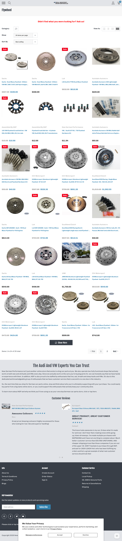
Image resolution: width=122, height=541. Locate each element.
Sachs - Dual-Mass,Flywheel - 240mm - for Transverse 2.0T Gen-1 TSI (76, 326)
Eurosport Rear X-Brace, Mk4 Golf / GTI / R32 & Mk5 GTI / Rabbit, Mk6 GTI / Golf (96, 410)
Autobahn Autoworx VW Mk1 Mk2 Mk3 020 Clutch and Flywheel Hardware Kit (15, 180)
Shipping (85, 487)
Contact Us (86, 473)
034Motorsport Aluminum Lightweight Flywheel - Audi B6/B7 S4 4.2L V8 (75, 180)
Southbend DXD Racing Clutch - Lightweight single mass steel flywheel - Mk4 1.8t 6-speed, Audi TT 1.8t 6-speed (75, 229)
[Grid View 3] (112, 29)
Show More (62, 342)
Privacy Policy (7, 480)
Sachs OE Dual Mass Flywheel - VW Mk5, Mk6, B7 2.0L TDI (15, 278)
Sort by (5, 42)
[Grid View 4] (117, 29)
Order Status (47, 476)
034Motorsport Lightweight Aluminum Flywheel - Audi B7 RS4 (45, 326)
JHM (64, 273)
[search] (9, 3)
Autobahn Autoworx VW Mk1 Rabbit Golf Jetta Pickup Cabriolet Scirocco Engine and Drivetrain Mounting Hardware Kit (105, 132)
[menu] (3, 3)
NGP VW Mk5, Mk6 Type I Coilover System (26, 408)
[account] (113, 3)
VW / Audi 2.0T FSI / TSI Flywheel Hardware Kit (73, 132)
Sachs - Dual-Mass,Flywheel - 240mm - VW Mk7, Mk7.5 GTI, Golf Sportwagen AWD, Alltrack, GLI (15, 83)
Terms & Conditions (9, 476)
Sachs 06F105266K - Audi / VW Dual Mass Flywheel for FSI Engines (14, 229)
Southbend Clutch (99, 176)
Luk (63, 78)
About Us (5, 473)
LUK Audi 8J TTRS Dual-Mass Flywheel (75, 82)
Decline (86, 535)
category (5, 29)
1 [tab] (59, 457)
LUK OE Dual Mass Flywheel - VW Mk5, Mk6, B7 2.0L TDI (45, 278)
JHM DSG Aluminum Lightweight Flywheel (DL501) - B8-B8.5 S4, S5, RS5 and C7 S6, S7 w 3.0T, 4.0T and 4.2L (76, 278)
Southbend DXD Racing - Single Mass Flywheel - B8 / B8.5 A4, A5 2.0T (104, 180)
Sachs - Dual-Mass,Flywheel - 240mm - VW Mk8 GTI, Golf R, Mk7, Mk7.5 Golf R (45, 83)
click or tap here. (90, 392)
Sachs (4, 78)
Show (4, 35)
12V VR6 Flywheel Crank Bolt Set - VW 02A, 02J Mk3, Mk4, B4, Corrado (14, 132)
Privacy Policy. (56, 529)
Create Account (48, 473)
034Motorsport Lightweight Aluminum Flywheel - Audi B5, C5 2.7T (105, 278)
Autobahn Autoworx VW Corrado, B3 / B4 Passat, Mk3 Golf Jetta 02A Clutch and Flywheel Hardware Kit (106, 229)
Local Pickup (87, 476)
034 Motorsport (38, 176)
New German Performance (72, 127)
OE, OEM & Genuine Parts (92, 480)
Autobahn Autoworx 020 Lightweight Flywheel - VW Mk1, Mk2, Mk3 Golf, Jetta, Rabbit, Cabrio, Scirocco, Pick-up (106, 83)
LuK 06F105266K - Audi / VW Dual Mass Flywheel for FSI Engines (45, 229)
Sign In (44, 480)
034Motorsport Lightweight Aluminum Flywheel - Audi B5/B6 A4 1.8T (15, 326)
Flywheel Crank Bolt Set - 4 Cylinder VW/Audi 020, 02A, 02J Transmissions (44, 132)
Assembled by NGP (9, 127)
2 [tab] (62, 457)
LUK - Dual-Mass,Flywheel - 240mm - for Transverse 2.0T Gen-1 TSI (105, 326)
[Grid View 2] (108, 29)
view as (97, 29)
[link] (16, 62)
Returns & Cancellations (91, 484)
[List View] (104, 29)
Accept (60, 535)
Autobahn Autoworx (100, 78)
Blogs (4, 484)
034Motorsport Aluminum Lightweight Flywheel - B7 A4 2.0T (45, 180)
